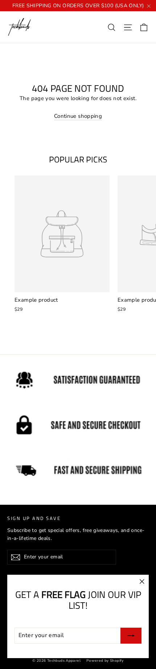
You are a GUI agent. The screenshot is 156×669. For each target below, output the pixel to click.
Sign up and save (34, 518)
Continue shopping (78, 116)
